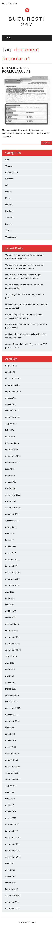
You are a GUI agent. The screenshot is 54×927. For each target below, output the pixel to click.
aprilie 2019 (10, 682)
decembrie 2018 (12, 708)
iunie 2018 (10, 734)
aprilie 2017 (10, 811)
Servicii (46, 143)
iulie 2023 (9, 469)
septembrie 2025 (13, 391)
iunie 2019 (10, 669)
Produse (9, 211)
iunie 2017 (10, 799)
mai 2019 (9, 676)
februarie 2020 (12, 624)
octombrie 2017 (12, 773)
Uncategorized (12, 237)
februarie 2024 (12, 443)
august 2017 (11, 786)
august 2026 (11, 365)
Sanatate (9, 217)
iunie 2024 (10, 436)
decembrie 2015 (12, 896)
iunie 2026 (10, 372)
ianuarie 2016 (11, 889)
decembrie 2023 (12, 456)
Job (7, 185)
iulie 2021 (9, 533)
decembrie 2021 (12, 508)
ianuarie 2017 (11, 831)
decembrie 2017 (12, 766)
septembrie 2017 (13, 779)
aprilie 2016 (10, 876)
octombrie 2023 (12, 462)
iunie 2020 (10, 598)
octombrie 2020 (12, 585)
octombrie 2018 (12, 721)
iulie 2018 (9, 727)
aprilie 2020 (10, 611)
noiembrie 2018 (12, 714)
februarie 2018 (12, 753)
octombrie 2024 (12, 417)
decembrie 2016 (12, 837)
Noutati (8, 204)
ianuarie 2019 (11, 702)
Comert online (11, 172)
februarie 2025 (12, 411)
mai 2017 (9, 805)
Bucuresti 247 (27, 22)
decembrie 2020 (12, 572)
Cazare (8, 166)
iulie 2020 (9, 592)
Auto (7, 159)
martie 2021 (10, 553)
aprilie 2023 (10, 482)
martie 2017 (10, 818)
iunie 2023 (10, 475)
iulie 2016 (9, 863)
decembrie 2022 (12, 495)
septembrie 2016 (13, 857)
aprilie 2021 (10, 546)
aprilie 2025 (10, 404)
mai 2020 (9, 605)
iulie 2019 (9, 663)
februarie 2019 (12, 695)
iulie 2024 (9, 430)
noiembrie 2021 (12, 514)
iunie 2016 (10, 870)
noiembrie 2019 (12, 637)
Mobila (8, 192)
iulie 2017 (9, 792)
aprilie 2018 (10, 740)
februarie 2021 (12, 559)
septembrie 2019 (13, 650)
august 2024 (11, 424)
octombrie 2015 (12, 908)
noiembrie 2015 (12, 902)
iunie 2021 (10, 540)
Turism (8, 230)
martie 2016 (10, 883)
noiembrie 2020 (12, 579)
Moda (8, 198)
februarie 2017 (12, 824)
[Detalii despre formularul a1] (27, 124)
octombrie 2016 (12, 850)
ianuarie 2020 (11, 630)
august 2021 (11, 527)
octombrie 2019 (12, 643)
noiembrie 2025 (12, 385)
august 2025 (11, 398)
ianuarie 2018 (11, 760)
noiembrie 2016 (12, 844)
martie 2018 (10, 747)
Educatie (9, 179)
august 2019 (11, 656)
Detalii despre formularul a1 (16, 69)
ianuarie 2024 (11, 449)
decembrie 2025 (12, 378)
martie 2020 (10, 618)
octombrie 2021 (12, 521)
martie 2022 (10, 501)
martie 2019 (10, 689)
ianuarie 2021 (11, 566)
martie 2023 (10, 488)
